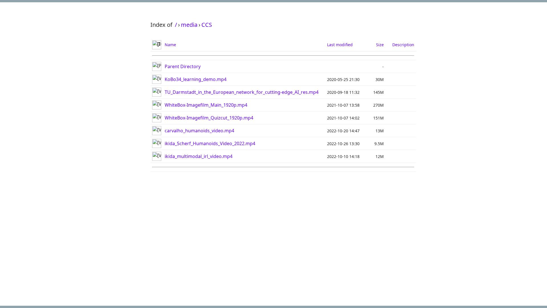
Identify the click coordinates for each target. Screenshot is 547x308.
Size (380, 44)
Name (170, 44)
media (189, 25)
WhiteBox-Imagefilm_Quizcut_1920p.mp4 (209, 118)
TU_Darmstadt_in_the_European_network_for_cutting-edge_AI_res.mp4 (242, 92)
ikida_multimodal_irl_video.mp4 (198, 156)
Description (403, 44)
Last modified (340, 44)
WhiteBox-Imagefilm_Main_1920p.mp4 (206, 105)
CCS (206, 25)
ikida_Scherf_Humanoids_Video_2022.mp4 (210, 143)
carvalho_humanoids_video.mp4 (199, 130)
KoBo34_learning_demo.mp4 (195, 79)
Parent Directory (183, 66)
